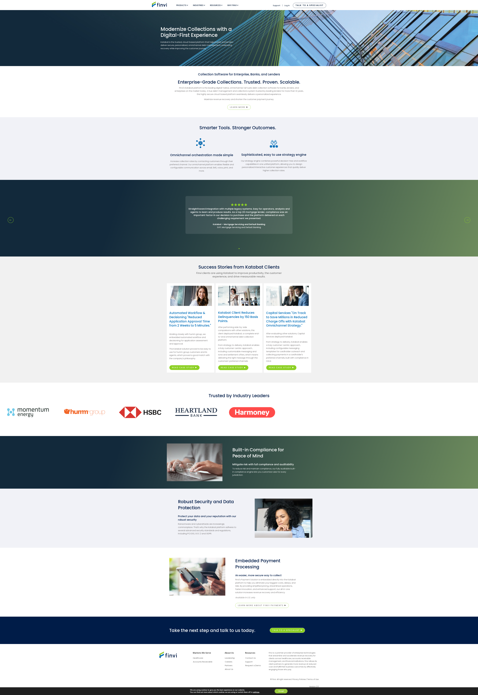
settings (256, 692)
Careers (228, 661)
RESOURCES (215, 5)
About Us (229, 669)
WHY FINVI (232, 5)
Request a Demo (253, 665)
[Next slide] (467, 220)
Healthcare (198, 658)
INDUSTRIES (198, 5)
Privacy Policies (299, 679)
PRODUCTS (181, 5)
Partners (228, 665)
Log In (287, 5)
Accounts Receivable (202, 661)
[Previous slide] (10, 220)
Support (276, 5)
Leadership (230, 658)
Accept (281, 691)
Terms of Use (313, 679)
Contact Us (250, 658)
